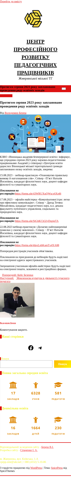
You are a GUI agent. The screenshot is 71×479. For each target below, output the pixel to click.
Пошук (5, 358)
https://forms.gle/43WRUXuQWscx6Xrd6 (38, 193)
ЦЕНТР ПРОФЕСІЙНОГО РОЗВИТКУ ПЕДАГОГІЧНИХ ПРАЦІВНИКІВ (35, 57)
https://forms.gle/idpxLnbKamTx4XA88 (37, 245)
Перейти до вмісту (11, 1)
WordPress (36, 467)
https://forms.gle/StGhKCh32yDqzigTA (37, 220)
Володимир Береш (15, 112)
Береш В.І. (47, 447)
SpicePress (57, 467)
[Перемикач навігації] (64, 88)
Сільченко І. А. (29, 450)
